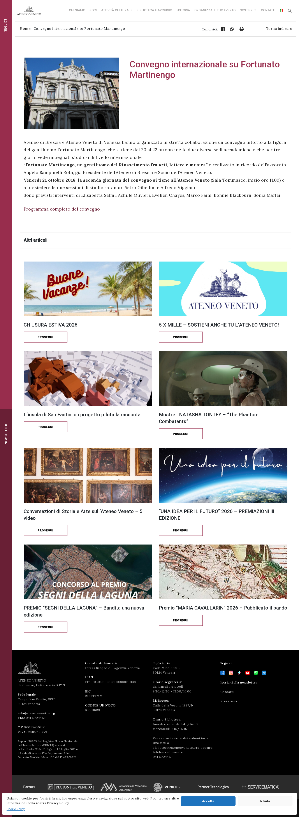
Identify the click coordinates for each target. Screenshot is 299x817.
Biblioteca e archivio (154, 10)
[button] (289, 12)
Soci (93, 10)
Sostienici (248, 10)
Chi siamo (77, 10)
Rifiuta (265, 801)
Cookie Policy (16, 809)
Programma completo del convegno (62, 209)
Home (25, 28)
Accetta (208, 801)
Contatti (268, 10)
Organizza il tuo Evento (215, 10)
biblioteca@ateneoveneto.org (176, 748)
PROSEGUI (45, 337)
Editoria (183, 10)
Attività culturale (116, 10)
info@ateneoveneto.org (36, 713)
